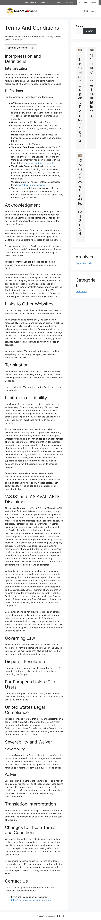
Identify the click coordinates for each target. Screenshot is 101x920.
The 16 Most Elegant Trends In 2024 (80, 98)
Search (89, 31)
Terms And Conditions (87, 2)
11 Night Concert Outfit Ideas (92, 85)
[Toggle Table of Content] (31, 48)
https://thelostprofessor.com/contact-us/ (31, 900)
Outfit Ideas (89, 11)
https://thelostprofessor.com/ (30, 185)
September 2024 (84, 263)
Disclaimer (70, 2)
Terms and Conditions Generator (38, 163)
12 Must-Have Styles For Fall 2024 (80, 197)
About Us (44, 2)
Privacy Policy (30, 2)
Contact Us (57, 2)
